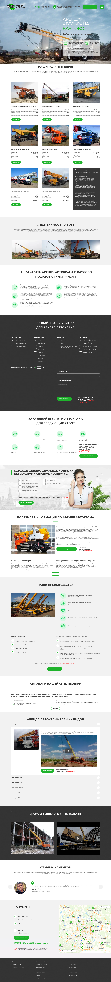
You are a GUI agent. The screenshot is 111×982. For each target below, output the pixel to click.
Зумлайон (41, 361)
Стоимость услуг (17, 964)
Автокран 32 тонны (73, 967)
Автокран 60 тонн (73, 972)
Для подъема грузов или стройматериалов (30, 487)
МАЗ (61, 343)
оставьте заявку (47, 770)
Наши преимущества (40, 972)
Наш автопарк (39, 975)
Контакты (15, 962)
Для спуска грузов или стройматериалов (29, 491)
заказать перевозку (21, 937)
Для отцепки (51, 480)
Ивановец (41, 349)
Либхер (40, 358)
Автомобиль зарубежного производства (68, 347)
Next (54, 838)
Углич (39, 340)
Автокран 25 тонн (20, 343)
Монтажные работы (89, 349)
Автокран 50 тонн (20, 346)
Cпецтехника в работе (41, 961)
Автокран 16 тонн (20, 340)
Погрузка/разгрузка (89, 340)
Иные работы (87, 352)
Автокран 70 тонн (73, 975)
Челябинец (41, 343)
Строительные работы (90, 346)
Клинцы (40, 352)
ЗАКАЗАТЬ (16, 119)
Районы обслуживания (19, 967)
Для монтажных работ (54, 483)
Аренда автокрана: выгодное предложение (45, 969)
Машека (40, 346)
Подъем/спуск (87, 343)
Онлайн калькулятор (40, 967)
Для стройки (26, 480)
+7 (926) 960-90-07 (23, 933)
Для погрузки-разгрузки (30, 483)
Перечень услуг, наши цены (42, 964)
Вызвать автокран (90, 7)
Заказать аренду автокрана (66, 549)
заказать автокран (88, 455)
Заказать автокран (64, 398)
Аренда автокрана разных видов (43, 978)
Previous (11, 838)
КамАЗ (62, 340)
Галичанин (41, 355)
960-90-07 (42, 7)
